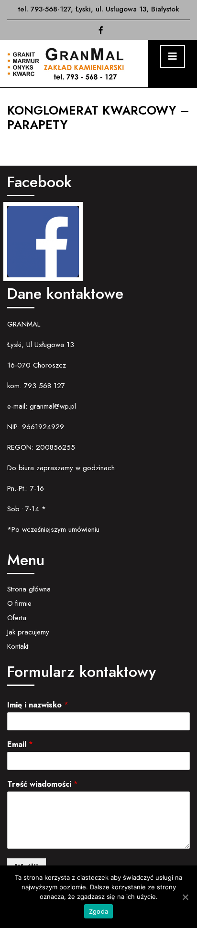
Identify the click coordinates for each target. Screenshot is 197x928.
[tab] (172, 56)
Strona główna (29, 589)
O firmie (19, 603)
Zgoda (98, 911)
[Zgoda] (185, 897)
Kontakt (17, 646)
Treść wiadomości (42, 785)
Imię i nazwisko (37, 705)
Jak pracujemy (28, 632)
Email (20, 745)
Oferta (16, 617)
